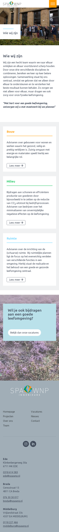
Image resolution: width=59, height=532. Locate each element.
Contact (35, 420)
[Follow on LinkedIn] (33, 444)
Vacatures (36, 411)
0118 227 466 (10, 522)
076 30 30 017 (10, 497)
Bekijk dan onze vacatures (24, 332)
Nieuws (35, 416)
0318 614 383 (10, 472)
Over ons (8, 420)
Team (6, 425)
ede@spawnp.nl (11, 476)
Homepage (9, 411)
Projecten (8, 416)
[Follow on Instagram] (26, 444)
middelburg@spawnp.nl (16, 526)
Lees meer (14, 165)
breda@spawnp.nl (13, 501)
